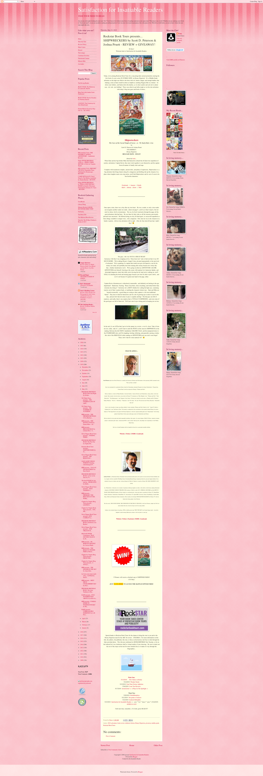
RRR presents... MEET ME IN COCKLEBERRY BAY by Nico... (89, 582)
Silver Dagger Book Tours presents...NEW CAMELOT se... (89, 516)
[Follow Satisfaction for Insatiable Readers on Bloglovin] (175, 51)
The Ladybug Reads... (86, 304)
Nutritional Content (83, 58)
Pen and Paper (84, 275)
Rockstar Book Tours (109, 725)
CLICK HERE (118, 584)
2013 (82, 648)
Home (131, 745)
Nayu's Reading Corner (87, 291)
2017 (82, 635)
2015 (82, 641)
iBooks (129, 187)
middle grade (155, 723)
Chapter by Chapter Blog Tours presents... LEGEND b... (89, 503)
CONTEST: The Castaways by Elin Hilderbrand (86, 104)
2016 (82, 638)
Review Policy (82, 44)
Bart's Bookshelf (85, 284)
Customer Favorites (83, 56)
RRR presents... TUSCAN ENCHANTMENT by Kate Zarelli (89, 469)
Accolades (81, 64)
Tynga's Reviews (85, 263)
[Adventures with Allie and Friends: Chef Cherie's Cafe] (173, 143)
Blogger (135, 757)
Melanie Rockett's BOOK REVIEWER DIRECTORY (85, 208)
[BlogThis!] (126, 720)
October (84, 373)
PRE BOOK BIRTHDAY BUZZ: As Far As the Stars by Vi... (89, 475)
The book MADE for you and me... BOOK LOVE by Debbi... (89, 482)
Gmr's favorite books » (179, 152)
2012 (82, 651)
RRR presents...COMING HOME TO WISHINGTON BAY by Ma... (89, 603)
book (134, 158)
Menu (79, 39)
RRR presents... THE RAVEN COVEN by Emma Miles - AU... (88, 422)
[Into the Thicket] (173, 136)
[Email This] (124, 720)
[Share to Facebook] (130, 720)
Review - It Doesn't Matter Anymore (87, 307)
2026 (82, 342)
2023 (82, 352)
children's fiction (130, 723)
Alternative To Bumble (86, 285)
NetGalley (81, 212)
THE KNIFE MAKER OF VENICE (87, 277)
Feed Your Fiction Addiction (135, 684)
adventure (114, 723)
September (85, 376)
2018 (82, 632)
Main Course (81, 47)
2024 (82, 349)
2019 (109, 723)
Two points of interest (135, 697)
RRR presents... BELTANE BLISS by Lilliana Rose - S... (88, 429)
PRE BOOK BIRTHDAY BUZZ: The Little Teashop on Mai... (89, 590)
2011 (82, 654)
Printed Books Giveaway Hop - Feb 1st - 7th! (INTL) (87, 109)
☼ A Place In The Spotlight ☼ (139, 689)
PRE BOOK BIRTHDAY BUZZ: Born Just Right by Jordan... (89, 393)
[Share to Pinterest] (132, 720)
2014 (82, 644)
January (84, 628)
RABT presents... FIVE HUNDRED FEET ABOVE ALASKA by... (89, 596)
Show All (95, 312)
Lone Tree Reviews (135, 686)
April (83, 618)
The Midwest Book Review (85, 217)
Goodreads (125, 185)
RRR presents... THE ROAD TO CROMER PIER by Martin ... (88, 550)
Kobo (134, 187)
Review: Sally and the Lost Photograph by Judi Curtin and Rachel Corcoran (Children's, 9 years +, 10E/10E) (87, 295)
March (84, 622)
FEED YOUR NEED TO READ (91, 16)
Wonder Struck (134, 682)
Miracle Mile (81, 61)
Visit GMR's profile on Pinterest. (175, 60)
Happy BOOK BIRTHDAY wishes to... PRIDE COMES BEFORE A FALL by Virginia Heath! (86, 163)
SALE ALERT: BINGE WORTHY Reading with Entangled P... (88, 463)
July (83, 383)
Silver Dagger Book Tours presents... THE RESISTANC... (89, 456)
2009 (82, 660)
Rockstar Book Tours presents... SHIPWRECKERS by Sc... (89, 449)
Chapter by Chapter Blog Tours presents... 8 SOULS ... (89, 562)
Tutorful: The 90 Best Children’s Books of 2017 (87, 221)
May (83, 389)
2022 (82, 355)
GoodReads (81, 202)
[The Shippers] (181, 124)
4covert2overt (126, 689)
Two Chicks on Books (135, 680)
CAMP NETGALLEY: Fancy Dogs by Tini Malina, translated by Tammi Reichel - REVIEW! (87, 178)
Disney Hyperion (140, 723)
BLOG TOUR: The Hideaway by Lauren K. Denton (86, 88)
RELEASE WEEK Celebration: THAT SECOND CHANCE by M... (88, 536)
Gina (180, 34)
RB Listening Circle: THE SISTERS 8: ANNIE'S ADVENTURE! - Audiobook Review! (86, 155)
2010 (82, 657)
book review (121, 723)
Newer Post (105, 745)
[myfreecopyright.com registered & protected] (87, 683)
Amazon (132, 185)
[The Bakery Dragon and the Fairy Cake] (169, 149)
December (85, 367)
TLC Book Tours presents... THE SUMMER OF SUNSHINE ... (87, 408)
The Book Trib (82, 214)
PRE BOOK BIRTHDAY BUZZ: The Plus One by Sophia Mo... (89, 442)
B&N (123, 187)
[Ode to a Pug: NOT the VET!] (169, 142)
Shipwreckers (131, 140)
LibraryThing (82, 204)
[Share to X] (128, 720)
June (83, 386)
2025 (82, 346)
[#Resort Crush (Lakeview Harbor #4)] (177, 117)
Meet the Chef (82, 42)
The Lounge (81, 53)
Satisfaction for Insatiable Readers (120, 9)
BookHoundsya (134, 695)
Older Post (158, 745)
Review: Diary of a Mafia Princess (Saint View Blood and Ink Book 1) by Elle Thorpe (87, 267)
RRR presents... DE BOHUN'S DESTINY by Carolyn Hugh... (89, 543)
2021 (82, 358)
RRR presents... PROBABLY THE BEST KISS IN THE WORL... (88, 495)
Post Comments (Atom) (115, 750)
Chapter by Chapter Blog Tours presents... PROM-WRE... (89, 556)
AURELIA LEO (131, 704)
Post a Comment (110, 736)
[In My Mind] (173, 131)
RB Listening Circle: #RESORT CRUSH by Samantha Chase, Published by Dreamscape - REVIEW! (87, 171)
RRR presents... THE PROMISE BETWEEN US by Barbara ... (89, 416)
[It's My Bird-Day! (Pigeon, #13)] (177, 142)
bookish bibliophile (135, 700)
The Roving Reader (83, 83)
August (84, 380)
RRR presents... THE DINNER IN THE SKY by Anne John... (89, 569)
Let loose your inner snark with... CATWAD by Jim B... (89, 575)
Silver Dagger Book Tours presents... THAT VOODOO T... (89, 488)
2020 (82, 361)
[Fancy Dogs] (173, 118)
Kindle (139, 185)
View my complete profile (179, 40)
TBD (139, 187)
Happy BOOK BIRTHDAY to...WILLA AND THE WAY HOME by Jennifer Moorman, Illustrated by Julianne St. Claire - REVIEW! (87, 186)
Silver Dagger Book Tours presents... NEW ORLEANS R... (89, 528)
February (85, 625)
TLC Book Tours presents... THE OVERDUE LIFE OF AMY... (88, 400)
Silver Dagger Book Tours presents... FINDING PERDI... (89, 435)
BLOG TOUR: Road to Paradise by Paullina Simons (87, 98)
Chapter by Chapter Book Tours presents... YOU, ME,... (89, 509)
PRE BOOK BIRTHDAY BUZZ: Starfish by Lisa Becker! (89, 522)
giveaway (148, 723)
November (85, 370)
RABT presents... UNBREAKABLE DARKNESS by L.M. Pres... (88, 612)
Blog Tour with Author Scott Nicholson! (86, 93)
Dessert (80, 50)
